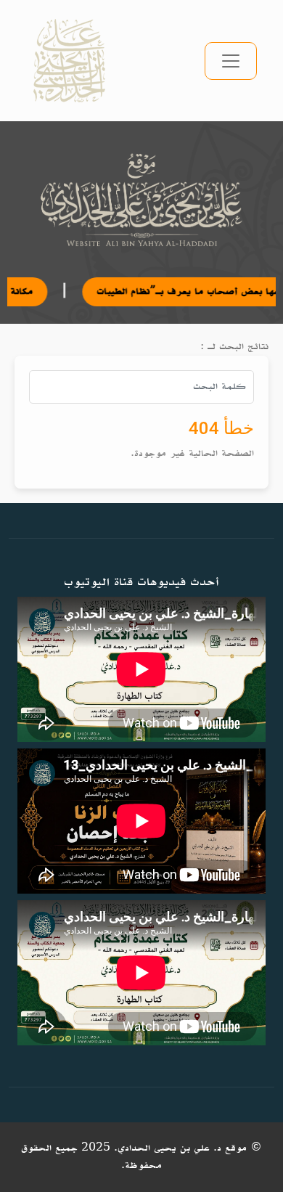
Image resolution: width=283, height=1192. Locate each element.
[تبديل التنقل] (231, 61)
